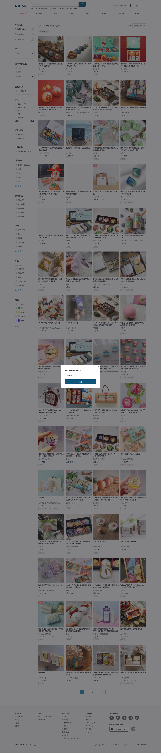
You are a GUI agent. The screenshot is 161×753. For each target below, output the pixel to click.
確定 (80, 381)
